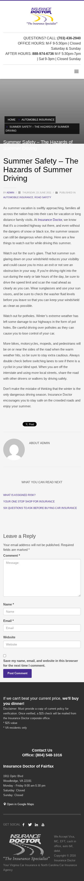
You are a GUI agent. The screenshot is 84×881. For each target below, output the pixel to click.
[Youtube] (43, 824)
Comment (11, 555)
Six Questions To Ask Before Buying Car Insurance (40, 508)
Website (9, 637)
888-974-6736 (43, 54)
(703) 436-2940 (69, 38)
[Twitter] (30, 824)
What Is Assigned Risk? (19, 495)
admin (11, 192)
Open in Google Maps (20, 804)
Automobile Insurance (18, 197)
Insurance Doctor (50, 219)
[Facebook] (23, 824)
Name (8, 604)
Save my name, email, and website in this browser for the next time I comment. (40, 663)
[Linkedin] (36, 824)
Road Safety (42, 197)
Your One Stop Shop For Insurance (29, 501)
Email (8, 621)
